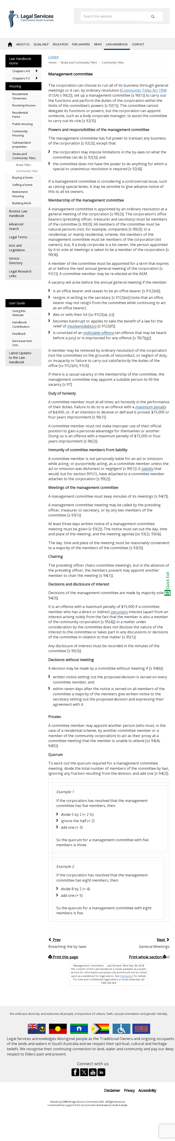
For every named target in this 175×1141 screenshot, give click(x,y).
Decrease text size (22, 343)
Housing (15, 86)
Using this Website (19, 313)
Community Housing (20, 133)
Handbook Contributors (21, 324)
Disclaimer (126, 976)
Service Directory (16, 260)
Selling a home (22, 185)
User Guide (17, 303)
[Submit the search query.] (153, 16)
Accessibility (147, 1090)
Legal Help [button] (41, 44)
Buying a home (22, 177)
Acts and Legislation (17, 247)
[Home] (9, 44)
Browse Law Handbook (18, 213)
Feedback (19, 334)
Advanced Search (16, 226)
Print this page (65, 956)
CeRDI (65, 1101)
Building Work (21, 203)
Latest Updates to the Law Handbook (20, 357)
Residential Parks (20, 115)
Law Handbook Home (20, 61)
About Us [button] (23, 44)
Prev (56, 939)
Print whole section (146, 956)
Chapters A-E (21, 71)
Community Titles (27, 171)
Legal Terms (18, 237)
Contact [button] (138, 44)
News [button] (98, 44)
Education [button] (60, 44)
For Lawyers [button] (81, 44)
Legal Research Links (20, 273)
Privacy (129, 1090)
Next (161, 939)
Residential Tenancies (20, 96)
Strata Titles (23, 165)
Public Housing (22, 124)
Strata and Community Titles (24, 156)
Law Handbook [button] (117, 44)
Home (53, 62)
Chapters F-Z (21, 78)
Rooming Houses (24, 105)
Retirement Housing (20, 194)
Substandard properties (21, 144)
